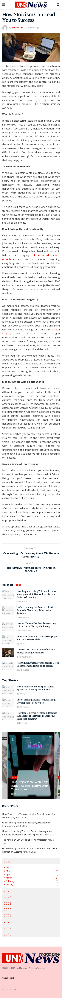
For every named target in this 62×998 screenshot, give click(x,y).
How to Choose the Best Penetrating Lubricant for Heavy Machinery (36, 625)
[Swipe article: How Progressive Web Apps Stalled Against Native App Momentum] (31, 765)
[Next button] (57, 765)
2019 (8, 928)
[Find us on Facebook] (2, 989)
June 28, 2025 (23, 670)
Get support (8, 978)
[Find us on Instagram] (6, 989)
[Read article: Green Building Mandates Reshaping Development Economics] (8, 703)
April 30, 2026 (23, 617)
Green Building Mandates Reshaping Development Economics (36, 701)
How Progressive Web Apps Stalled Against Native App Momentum (35, 688)
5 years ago (33, 27)
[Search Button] (58, 4)
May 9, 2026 (22, 601)
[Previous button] (4, 765)
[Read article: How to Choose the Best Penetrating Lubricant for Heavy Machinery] (8, 626)
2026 (8, 861)
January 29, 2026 (25, 630)
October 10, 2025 (25, 657)
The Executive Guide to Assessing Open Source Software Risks (37, 638)
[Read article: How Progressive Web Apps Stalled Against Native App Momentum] (8, 689)
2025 (8, 891)
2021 (8, 915)
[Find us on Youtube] (15, 989)
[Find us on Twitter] (10, 989)
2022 (8, 909)
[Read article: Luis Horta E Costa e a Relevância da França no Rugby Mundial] (8, 652)
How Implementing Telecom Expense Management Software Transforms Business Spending (37, 594)
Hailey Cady (17, 27)
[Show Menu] (3, 4)
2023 (8, 903)
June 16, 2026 (23, 644)
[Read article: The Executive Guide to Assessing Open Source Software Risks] (8, 639)
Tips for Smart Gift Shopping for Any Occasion (24, 839)
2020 (8, 922)
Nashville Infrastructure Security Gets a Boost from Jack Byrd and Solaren (38, 664)
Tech (13, 777)
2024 (8, 897)
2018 (8, 934)
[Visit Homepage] (31, 5)
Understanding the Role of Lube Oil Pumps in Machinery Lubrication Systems (35, 610)
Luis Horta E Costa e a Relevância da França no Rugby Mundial (36, 651)
